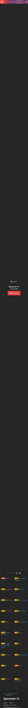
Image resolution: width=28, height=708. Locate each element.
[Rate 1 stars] (7, 573)
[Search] (13, 2)
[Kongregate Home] (2, 2)
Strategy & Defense (13, 693)
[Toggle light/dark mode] (10, 2)
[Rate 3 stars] (11, 573)
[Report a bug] (17, 573)
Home (4, 693)
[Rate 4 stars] (12, 573)
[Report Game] (20, 573)
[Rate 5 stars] (14, 573)
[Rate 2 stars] (9, 573)
